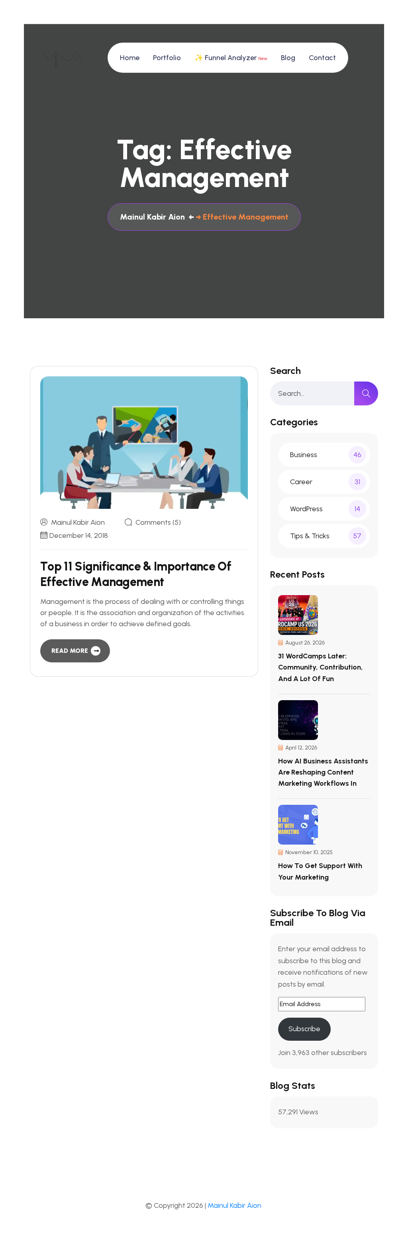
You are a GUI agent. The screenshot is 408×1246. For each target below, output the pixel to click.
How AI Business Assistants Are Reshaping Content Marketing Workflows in (323, 772)
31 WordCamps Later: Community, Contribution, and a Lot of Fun (320, 667)
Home (129, 57)
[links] (62, 58)
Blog (288, 57)
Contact (322, 57)
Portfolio (167, 57)
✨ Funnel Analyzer (230, 57)
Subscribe (304, 1028)
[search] (366, 393)
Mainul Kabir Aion (78, 522)
